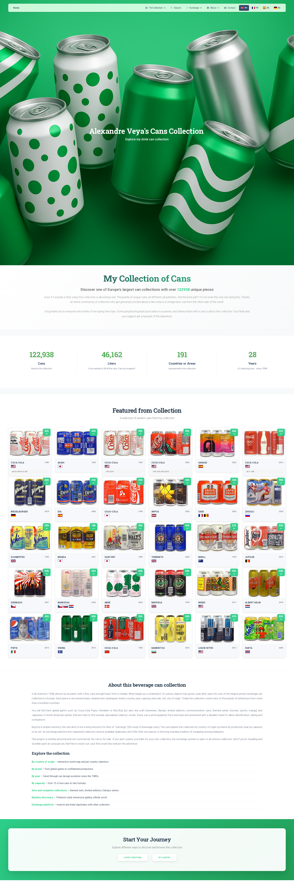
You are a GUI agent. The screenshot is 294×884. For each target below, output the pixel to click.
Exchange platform (43, 804)
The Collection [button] (154, 8)
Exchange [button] (192, 8)
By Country (164, 857)
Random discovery (42, 797)
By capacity (38, 783)
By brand (37, 769)
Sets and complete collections (49, 790)
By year (36, 776)
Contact (229, 8)
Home (16, 8)
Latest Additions (132, 857)
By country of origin (43, 761)
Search (175, 8)
